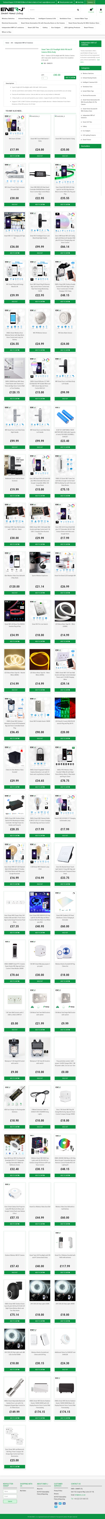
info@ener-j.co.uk (80, 1495)
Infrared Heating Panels (26, 18)
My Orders (23, 1491)
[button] (99, 145)
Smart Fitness (89, 27)
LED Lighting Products (72, 27)
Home (7, 43)
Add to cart (70, 77)
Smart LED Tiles (33, 27)
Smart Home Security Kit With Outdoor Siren (83, 23)
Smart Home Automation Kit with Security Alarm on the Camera (43, 23)
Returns (56, 1494)
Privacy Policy (58, 1491)
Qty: (42, 75)
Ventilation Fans (65, 18)
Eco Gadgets (55, 27)
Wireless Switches (8, 18)
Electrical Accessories (9, 23)
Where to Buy (6, 32)
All (12, 43)
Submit (10, 1501)
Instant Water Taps (81, 18)
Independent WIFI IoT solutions (13, 27)
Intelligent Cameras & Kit (47, 18)
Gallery (45, 27)
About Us (40, 1489)
